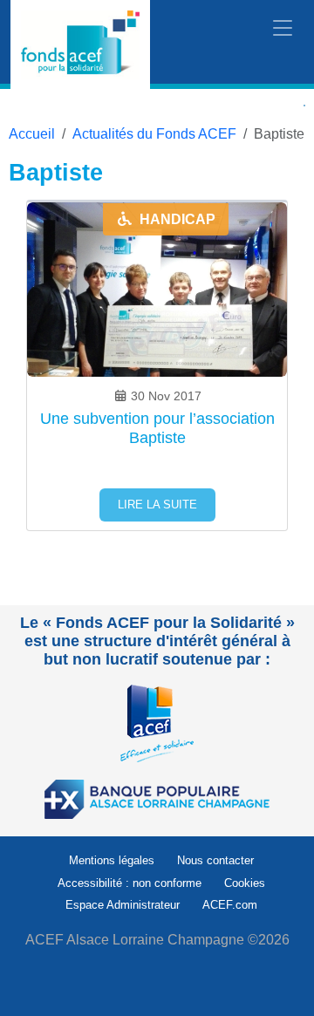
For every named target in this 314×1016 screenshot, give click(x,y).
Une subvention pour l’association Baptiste (157, 428)
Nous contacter (215, 860)
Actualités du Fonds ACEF (154, 133)
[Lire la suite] (157, 345)
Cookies (244, 883)
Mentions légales (111, 860)
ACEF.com (229, 904)
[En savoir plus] (157, 722)
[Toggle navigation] (282, 28)
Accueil (32, 133)
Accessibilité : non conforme (129, 883)
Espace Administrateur (122, 904)
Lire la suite (157, 504)
